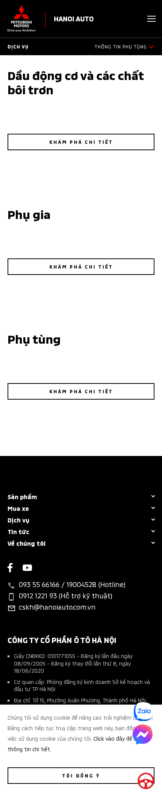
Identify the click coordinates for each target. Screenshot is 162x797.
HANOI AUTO (74, 18)
